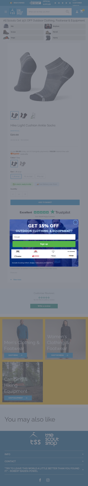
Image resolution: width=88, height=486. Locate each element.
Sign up (44, 244)
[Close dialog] (75, 222)
